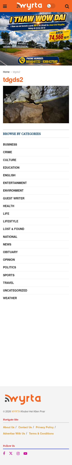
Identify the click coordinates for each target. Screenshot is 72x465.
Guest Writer (13, 198)
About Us (8, 427)
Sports (8, 275)
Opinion (9, 260)
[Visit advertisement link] (36, 39)
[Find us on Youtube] (25, 453)
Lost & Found (13, 229)
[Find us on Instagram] (18, 453)
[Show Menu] (5, 6)
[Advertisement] (36, 350)
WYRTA (16, 411)
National (10, 237)
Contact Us (25, 427)
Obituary (10, 252)
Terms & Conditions (41, 433)
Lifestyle (10, 221)
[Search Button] (67, 6)
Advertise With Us (14, 433)
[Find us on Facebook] (4, 453)
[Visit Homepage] (29, 6)
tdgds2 (16, 71)
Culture (9, 160)
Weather (10, 298)
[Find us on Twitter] (11, 453)
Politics (9, 267)
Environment (13, 190)
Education (11, 167)
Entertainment (15, 183)
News (7, 244)
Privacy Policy (45, 427)
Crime (7, 152)
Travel (8, 283)
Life (6, 213)
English (9, 175)
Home (6, 71)
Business (10, 144)
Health (8, 206)
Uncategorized (15, 290)
